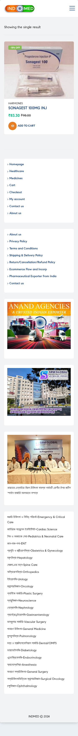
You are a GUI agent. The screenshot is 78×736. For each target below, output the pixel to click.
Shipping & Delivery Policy (26, 255)
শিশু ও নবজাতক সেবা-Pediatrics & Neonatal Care (35, 536)
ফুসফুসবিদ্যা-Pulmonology (21, 636)
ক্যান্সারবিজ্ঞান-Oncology (20, 586)
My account (17, 199)
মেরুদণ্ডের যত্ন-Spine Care (22, 565)
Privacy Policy (18, 241)
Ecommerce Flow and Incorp (28, 269)
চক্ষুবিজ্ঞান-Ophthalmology (22, 686)
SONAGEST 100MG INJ (27, 108)
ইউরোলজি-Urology (17, 579)
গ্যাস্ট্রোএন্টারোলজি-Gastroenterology (28, 615)
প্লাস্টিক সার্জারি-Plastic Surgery (25, 593)
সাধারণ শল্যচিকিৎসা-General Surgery (27, 672)
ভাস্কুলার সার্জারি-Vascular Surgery (26, 622)
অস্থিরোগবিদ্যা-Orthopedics (23, 572)
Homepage (16, 164)
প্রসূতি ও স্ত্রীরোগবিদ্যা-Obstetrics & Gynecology (35, 550)
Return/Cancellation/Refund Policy (32, 262)
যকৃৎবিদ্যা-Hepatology (19, 558)
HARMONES (15, 103)
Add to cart (26, 125)
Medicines (15, 178)
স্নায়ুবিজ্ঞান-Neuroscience (21, 600)
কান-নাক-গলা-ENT (16, 543)
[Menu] (72, 8)
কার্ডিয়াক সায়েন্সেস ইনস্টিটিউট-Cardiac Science (32, 529)
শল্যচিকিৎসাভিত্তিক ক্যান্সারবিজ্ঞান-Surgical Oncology (35, 679)
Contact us (16, 206)
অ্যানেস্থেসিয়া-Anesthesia (21, 664)
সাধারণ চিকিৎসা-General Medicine (26, 629)
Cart (12, 185)
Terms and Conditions (23, 248)
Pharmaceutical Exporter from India (32, 276)
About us (15, 213)
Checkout (15, 192)
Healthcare (16, 171)
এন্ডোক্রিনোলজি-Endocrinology (24, 657)
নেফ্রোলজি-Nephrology (20, 607)
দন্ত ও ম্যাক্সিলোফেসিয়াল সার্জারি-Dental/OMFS (32, 643)
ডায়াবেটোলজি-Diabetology (22, 650)
